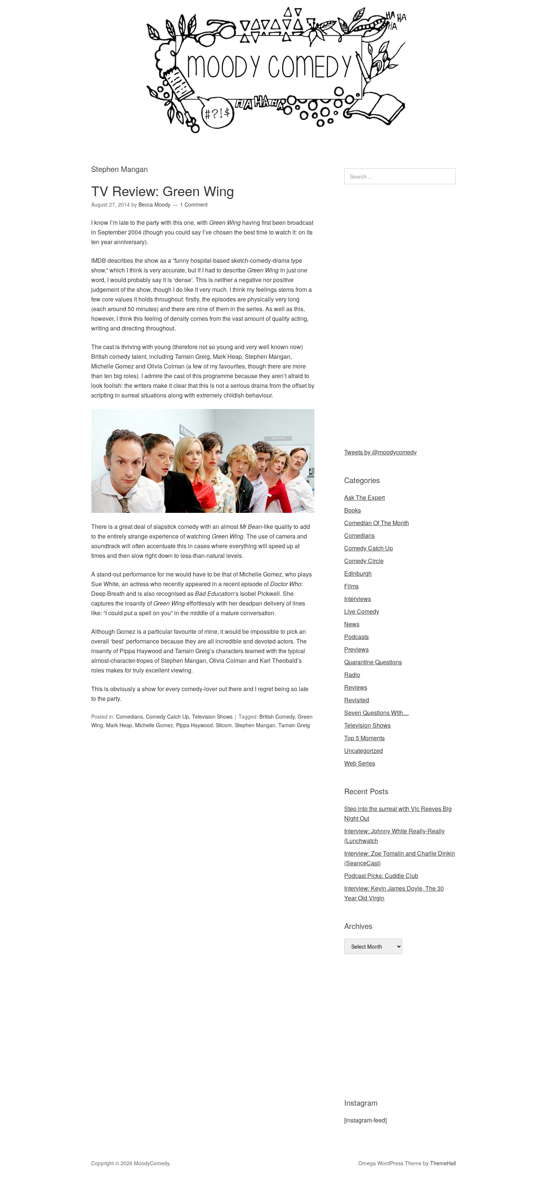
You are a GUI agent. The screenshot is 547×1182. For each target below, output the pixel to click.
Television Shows (212, 716)
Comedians (129, 716)
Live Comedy (361, 611)
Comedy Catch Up (167, 716)
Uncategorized (363, 750)
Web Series (359, 763)
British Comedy (277, 716)
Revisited (356, 700)
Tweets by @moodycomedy (380, 452)
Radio (352, 674)
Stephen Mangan (255, 725)
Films (351, 586)
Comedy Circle (364, 560)
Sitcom (224, 725)
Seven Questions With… (376, 712)
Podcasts (356, 636)
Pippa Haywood (194, 725)
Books (352, 510)
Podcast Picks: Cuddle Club (381, 875)
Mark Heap (119, 725)
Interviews (357, 598)
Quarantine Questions (373, 662)
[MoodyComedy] (273, 127)
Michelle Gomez (154, 725)
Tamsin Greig (294, 725)
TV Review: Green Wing (162, 190)
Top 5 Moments (364, 738)
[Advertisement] (400, 314)
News (351, 624)
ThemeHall (443, 1163)
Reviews (355, 687)
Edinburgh (358, 573)
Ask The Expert (364, 497)
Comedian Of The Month (376, 522)
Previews (356, 649)
